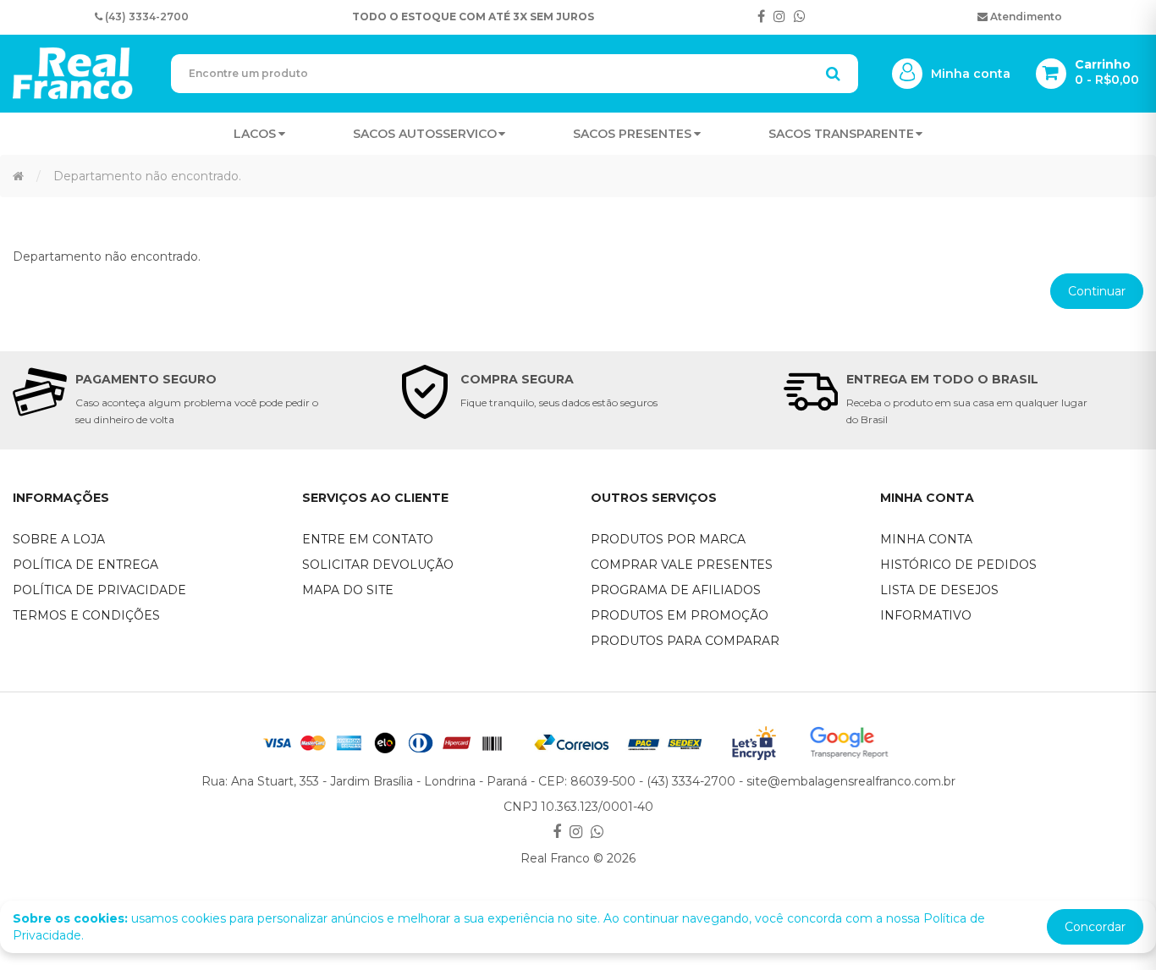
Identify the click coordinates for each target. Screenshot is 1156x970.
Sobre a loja (59, 539)
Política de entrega (85, 564)
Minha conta (926, 539)
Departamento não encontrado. (147, 176)
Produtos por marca (668, 539)
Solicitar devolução (378, 564)
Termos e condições (86, 615)
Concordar (1095, 926)
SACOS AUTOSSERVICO (425, 133)
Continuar (1097, 291)
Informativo (926, 615)
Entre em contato (367, 539)
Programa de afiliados (676, 590)
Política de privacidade (99, 590)
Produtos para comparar (685, 640)
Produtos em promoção (679, 615)
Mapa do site (348, 590)
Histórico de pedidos (958, 564)
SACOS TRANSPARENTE (841, 133)
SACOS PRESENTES (632, 133)
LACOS (255, 133)
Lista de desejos (939, 590)
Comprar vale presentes (682, 564)
